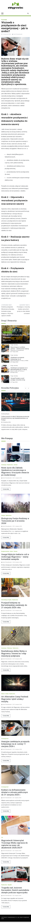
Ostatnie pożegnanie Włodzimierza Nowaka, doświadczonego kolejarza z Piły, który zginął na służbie (7, 311)
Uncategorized (4, 738)
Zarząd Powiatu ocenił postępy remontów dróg (18, 379)
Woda (11, 551)
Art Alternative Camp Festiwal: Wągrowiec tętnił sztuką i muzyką (15, 699)
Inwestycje (3, 464)
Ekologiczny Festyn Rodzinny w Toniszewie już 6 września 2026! (15, 520)
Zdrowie (15, 464)
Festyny (3, 515)
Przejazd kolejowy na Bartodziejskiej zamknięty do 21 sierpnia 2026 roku (14, 605)
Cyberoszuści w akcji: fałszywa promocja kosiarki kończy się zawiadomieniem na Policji (15, 418)
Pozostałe (4, 19)
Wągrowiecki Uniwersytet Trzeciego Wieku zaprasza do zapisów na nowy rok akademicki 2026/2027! (14, 844)
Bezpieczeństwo (5, 551)
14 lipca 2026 (15, 362)
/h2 (2, 837)
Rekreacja (9, 648)
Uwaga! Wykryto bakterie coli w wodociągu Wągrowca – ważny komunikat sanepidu (15, 556)
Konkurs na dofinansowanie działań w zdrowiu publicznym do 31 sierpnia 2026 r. (14, 792)
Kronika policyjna (5, 413)
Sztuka (7, 693)
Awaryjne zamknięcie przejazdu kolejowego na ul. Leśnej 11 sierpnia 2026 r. (15, 744)
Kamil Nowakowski (17, 34)
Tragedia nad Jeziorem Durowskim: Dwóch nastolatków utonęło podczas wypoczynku (15, 890)
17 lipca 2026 (15, 351)
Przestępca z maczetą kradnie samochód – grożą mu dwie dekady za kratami (23, 310)
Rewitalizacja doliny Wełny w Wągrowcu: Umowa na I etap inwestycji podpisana (14, 653)
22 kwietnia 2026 (7, 422)
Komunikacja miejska (6, 599)
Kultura (3, 693)
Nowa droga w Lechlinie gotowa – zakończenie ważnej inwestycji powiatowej (20, 348)
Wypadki (10, 884)
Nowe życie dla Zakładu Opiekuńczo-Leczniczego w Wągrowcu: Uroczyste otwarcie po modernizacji (15, 471)
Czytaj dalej (6, 489)
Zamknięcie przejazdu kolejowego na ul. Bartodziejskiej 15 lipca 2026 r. (19, 360)
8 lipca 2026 (15, 372)
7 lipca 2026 (15, 382)
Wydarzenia (10, 464)
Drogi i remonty (7, 332)
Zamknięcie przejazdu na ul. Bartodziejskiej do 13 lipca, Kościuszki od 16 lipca (19, 369)
